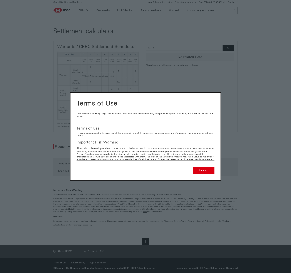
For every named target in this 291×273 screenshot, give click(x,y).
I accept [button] (203, 170)
